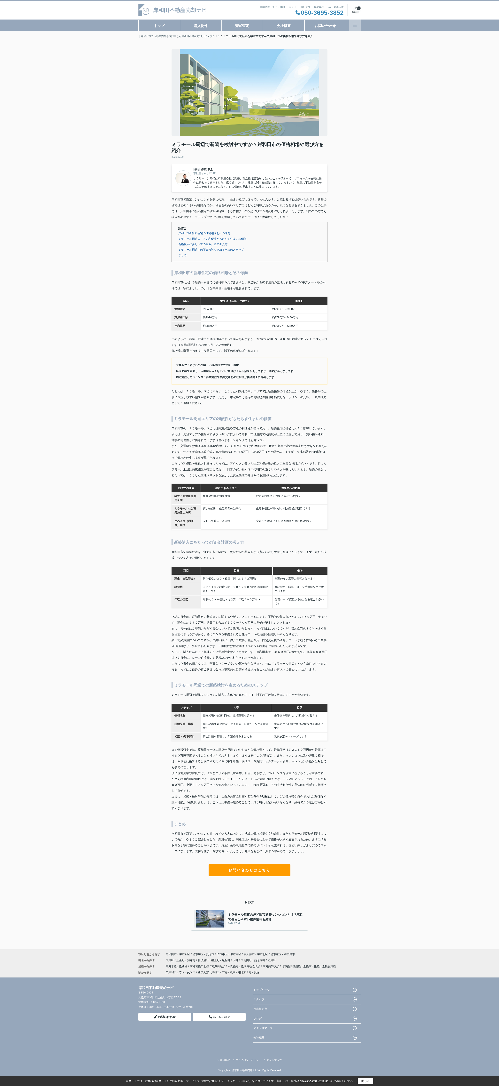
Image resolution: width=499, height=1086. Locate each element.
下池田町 (246, 960)
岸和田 (215, 972)
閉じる (365, 1080)
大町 (236, 960)
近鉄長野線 (329, 966)
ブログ (257, 1018)
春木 (182, 972)
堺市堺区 (198, 954)
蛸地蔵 (242, 972)
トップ (159, 26)
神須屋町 (204, 960)
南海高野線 (218, 966)
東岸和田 (171, 972)
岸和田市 (171, 954)
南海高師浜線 (271, 966)
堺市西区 (184, 954)
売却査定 (242, 26)
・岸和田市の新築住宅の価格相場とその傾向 (203, 233)
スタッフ (258, 999)
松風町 (272, 960)
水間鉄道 (233, 966)
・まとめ (181, 255)
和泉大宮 (203, 972)
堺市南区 (235, 954)
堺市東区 (276, 954)
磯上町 (215, 960)
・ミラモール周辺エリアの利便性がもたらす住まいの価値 (211, 238)
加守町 (191, 960)
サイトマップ (274, 1060)
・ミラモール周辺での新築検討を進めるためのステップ (210, 249)
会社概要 (284, 26)
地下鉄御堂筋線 (292, 966)
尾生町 (226, 960)
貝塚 (256, 972)
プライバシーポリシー (248, 1060)
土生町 (180, 960)
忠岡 (232, 972)
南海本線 (171, 966)
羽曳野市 (289, 954)
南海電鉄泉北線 (200, 966)
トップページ (261, 989)
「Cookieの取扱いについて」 (314, 1081)
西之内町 (260, 960)
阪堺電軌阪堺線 (251, 966)
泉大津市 (249, 954)
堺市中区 (222, 954)
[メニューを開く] (355, 25)
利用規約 (225, 1060)
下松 (224, 972)
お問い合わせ (325, 26)
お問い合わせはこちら (249, 870)
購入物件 (201, 26)
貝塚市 (210, 954)
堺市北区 (262, 954)
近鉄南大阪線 (311, 966)
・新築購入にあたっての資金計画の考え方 (201, 244)
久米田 (191, 972)
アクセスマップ (263, 1028)
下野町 (170, 960)
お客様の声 (260, 1008)
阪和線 (183, 966)
